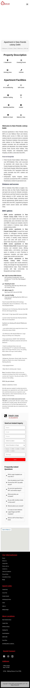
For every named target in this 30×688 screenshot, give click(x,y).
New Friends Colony (6, 619)
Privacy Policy (5, 574)
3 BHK (22, 449)
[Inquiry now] (5, 415)
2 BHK (17, 449)
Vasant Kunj (5, 589)
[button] (27, 4)
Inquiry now (13, 415)
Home (3, 558)
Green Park (4, 592)
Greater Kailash (5, 596)
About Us (4, 560)
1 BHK (12, 449)
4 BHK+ (13, 451)
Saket (3, 602)
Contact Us (4, 568)
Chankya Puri (5, 630)
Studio (7, 449)
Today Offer (5, 563)
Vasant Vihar (5, 623)
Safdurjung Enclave (6, 599)
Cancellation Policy (6, 577)
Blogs (3, 579)
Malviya (4, 609)
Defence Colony (5, 626)
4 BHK (7, 451)
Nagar (7, 609)
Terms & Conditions (6, 571)
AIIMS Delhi (4, 636)
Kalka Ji (4, 606)
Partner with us (5, 566)
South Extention (5, 633)
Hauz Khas (4, 640)
